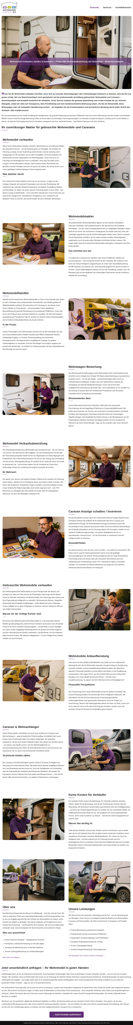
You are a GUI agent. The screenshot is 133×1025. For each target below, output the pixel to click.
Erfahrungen (66, 1023)
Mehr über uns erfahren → (12, 957)
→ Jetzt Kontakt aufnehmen (66, 1014)
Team (101, 1023)
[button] (99, 7)
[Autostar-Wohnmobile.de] (9, 7)
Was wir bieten (73, 1023)
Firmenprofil (97, 1023)
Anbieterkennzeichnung (87, 1023)
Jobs (60, 1023)
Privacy (79, 1023)
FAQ (105, 1023)
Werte (57, 1023)
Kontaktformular (123, 7)
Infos (108, 1023)
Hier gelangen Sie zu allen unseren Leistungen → (87, 955)
